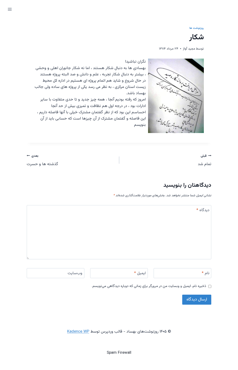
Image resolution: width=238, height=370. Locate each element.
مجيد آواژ (189, 48)
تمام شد (204, 160)
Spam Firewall (119, 353)
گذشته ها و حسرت (42, 160)
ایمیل (140, 273)
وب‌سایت (75, 273)
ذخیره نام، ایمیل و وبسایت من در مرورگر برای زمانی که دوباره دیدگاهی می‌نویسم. (149, 286)
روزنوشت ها (196, 28)
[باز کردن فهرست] (10, 9)
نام (205, 273)
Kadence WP (78, 332)
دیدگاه (202, 210)
